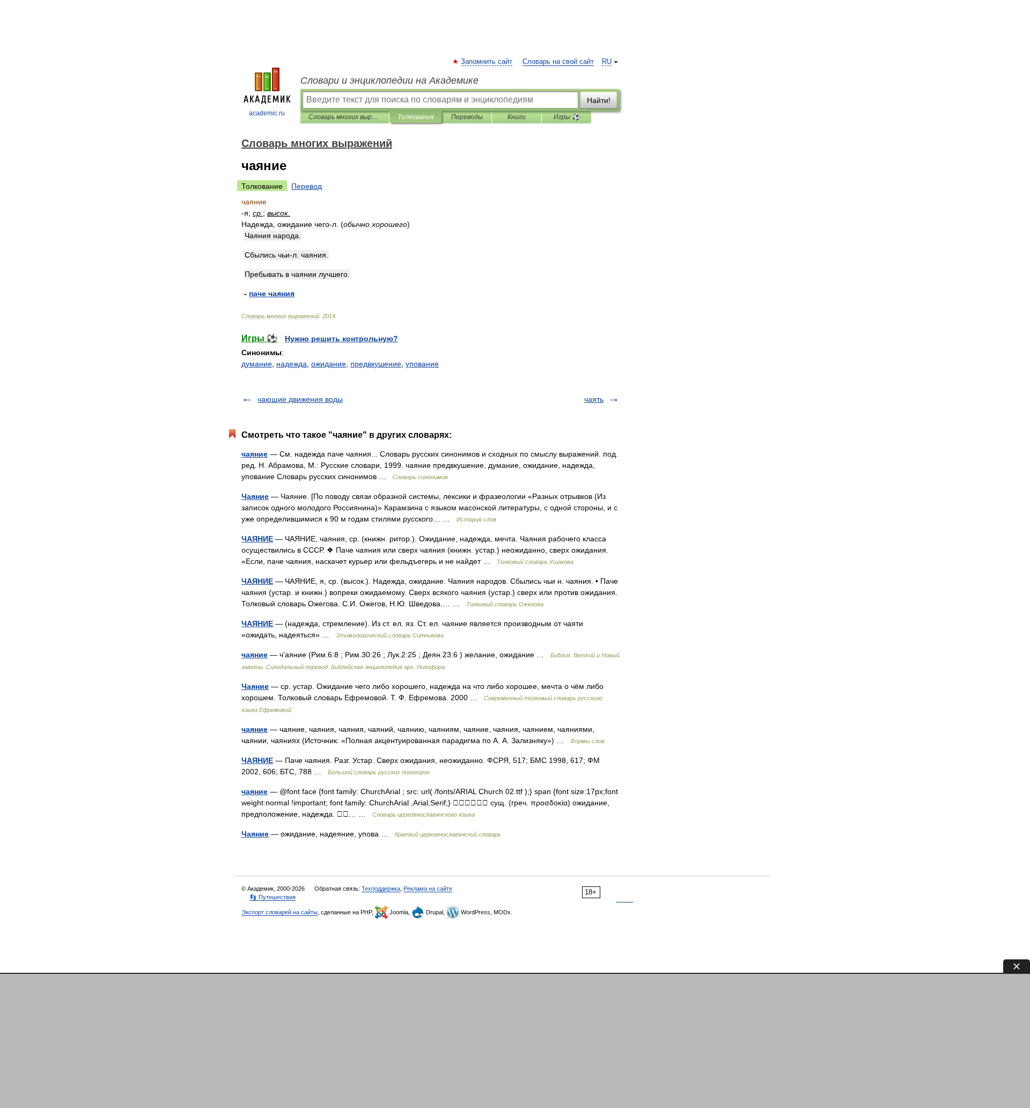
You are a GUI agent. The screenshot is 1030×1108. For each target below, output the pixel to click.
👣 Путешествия (272, 897)
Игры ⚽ (567, 117)
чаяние (254, 454)
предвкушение (375, 363)
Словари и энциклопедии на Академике (389, 80)
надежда (291, 363)
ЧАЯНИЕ (257, 538)
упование (422, 363)
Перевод (306, 186)
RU (607, 61)
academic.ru (267, 113)
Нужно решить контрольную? (341, 338)
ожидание (328, 363)
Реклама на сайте (427, 888)
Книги (516, 117)
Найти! (598, 100)
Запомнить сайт (487, 61)
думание (256, 363)
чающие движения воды (300, 399)
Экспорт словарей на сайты (279, 912)
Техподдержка (381, 888)
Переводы (467, 117)
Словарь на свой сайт (558, 61)
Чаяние (255, 496)
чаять (594, 399)
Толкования (415, 117)
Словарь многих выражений (344, 117)
